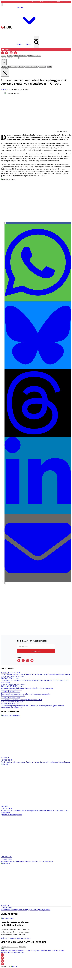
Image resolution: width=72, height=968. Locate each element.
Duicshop (34, 2)
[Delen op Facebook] (5, 223)
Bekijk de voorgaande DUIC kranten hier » (16, 938)
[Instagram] (11, 52)
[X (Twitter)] (6, 52)
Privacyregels (35, 950)
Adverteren (66, 2)
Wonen (4, 89)
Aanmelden (22, 946)
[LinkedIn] (15, 52)
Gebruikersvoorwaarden (9, 950)
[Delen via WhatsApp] (37, 300)
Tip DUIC (7, 50)
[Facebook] (2, 52)
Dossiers (20, 44)
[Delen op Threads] (37, 436)
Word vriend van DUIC (53, 2)
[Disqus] (36, 611)
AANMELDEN (36, 651)
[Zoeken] (19, 58)
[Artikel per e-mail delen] (37, 581)
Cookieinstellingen (17, 952)
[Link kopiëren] (5, 583)
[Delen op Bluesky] (37, 368)
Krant (28, 44)
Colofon (27, 950)
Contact (42, 2)
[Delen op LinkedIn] (37, 513)
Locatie (27, 2)
